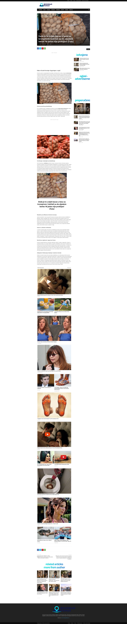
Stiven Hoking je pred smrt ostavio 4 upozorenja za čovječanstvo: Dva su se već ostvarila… (42, 593)
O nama (74, 0)
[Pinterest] (43, 48)
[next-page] (39, 598)
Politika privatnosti (78, 0)
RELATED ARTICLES (54, 564)
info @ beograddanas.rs (65, 617)
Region (66, 9)
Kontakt (71, 0)
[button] (89, 9)
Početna (68, 0)
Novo (44, 9)
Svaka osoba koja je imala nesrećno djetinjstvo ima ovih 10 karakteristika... (84, 64)
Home (38, 12)
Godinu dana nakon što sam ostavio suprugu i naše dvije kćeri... (84, 59)
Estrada (48, 9)
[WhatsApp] (45, 48)
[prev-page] (37, 598)
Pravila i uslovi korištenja (85, 0)
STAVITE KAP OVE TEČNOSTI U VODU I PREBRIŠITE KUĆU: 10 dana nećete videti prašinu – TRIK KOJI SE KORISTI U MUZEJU (45, 556)
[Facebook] (38, 48)
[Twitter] (40, 48)
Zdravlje (71, 9)
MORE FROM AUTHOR (54, 567)
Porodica (58, 9)
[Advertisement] (54, 60)
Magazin (53, 9)
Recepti (62, 9)
